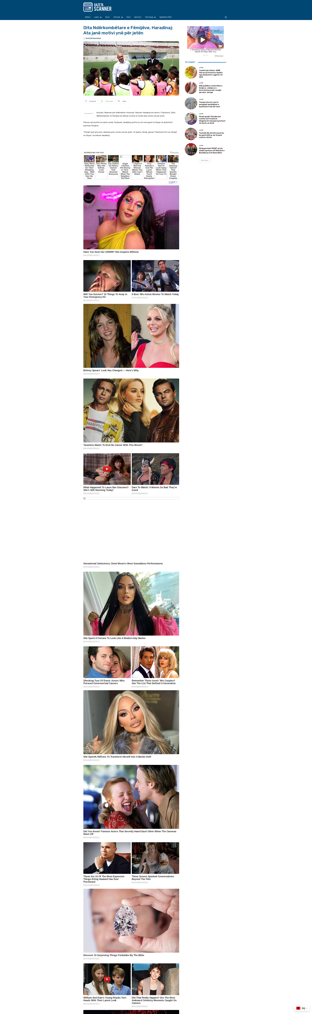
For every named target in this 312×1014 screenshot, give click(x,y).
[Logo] (102, 7)
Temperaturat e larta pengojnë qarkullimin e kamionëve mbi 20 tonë (209, 104)
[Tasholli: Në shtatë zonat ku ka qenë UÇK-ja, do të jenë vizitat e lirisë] (191, 134)
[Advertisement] (131, 145)
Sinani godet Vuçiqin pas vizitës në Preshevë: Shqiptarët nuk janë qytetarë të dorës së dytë (212, 119)
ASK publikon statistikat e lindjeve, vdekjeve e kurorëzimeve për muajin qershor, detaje (210, 89)
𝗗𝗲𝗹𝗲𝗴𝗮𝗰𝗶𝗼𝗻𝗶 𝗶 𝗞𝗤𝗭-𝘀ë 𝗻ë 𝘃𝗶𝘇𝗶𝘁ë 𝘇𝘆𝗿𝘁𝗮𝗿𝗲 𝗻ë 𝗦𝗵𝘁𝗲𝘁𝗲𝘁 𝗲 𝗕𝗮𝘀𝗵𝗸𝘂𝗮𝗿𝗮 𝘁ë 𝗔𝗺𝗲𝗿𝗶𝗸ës (212, 150)
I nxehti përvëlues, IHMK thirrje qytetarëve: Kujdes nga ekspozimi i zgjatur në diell (211, 73)
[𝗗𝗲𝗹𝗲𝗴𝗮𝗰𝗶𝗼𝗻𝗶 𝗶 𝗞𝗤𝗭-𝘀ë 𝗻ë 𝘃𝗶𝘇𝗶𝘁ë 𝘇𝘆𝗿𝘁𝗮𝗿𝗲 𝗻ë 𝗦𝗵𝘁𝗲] (191, 149)
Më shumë (204, 160)
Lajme (201, 67)
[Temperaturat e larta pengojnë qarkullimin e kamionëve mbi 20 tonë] (191, 103)
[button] (226, 17)
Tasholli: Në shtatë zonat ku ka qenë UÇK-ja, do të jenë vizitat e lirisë (211, 135)
